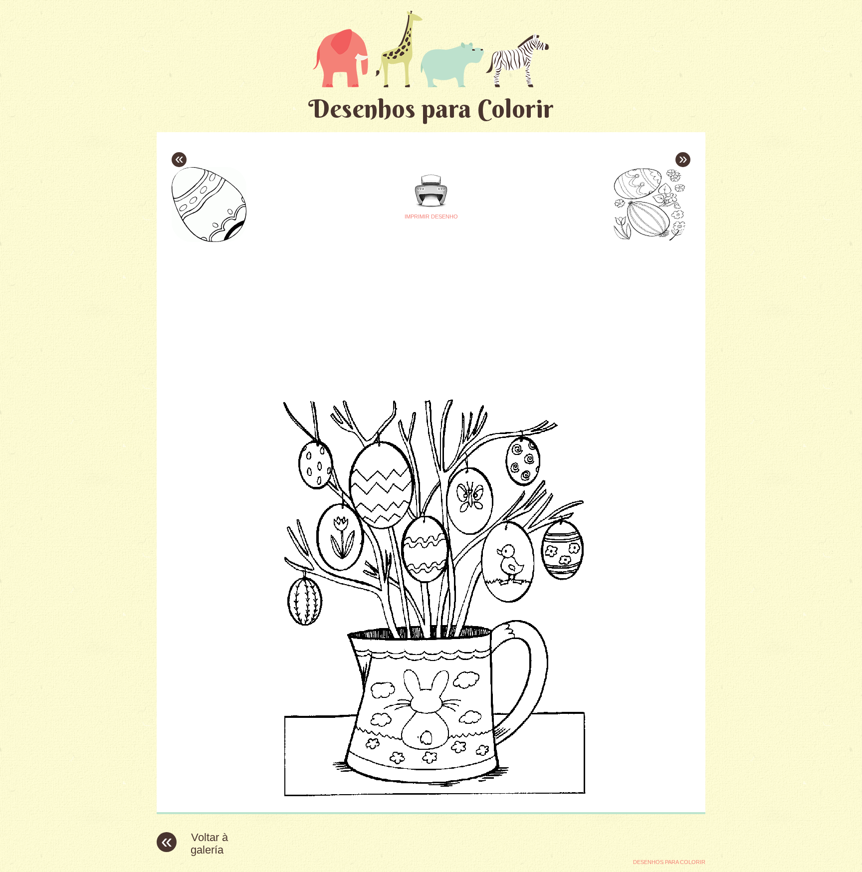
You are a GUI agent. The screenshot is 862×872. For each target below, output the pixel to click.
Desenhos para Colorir (431, 108)
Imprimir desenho (431, 216)
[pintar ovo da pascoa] (431, 797)
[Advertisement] (337, 315)
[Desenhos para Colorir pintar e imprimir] (431, 48)
